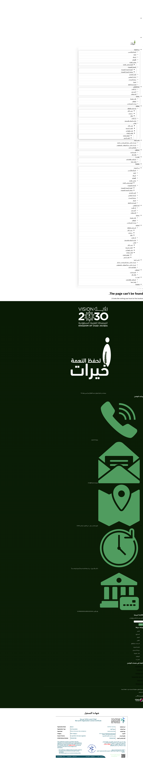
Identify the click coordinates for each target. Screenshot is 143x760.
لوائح (132, 116)
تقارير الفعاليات (129, 131)
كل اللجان (133, 118)
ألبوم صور (133, 92)
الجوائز (134, 82)
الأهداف (134, 60)
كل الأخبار (134, 89)
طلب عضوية (133, 99)
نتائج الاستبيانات (132, 148)
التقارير (134, 123)
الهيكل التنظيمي (132, 77)
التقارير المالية (130, 133)
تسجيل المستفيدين (131, 104)
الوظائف (134, 101)
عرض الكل (130, 111)
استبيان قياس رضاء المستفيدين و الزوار (126, 143)
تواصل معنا (133, 162)
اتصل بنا (137, 157)
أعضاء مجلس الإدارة (128, 65)
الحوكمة (137, 106)
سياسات (131, 113)
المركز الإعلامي (136, 87)
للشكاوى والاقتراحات (131, 159)
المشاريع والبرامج (132, 84)
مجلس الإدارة (133, 62)
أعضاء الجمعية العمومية (127, 70)
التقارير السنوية (129, 128)
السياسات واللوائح (132, 108)
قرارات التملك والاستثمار (130, 121)
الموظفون (137, 150)
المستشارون (133, 152)
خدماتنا (137, 96)
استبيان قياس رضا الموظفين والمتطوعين (126, 145)
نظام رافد (134, 155)
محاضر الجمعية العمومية (127, 72)
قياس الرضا (136, 140)
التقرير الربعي (127, 138)
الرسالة (134, 57)
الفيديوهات (133, 94)
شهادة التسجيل (132, 80)
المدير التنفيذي (132, 74)
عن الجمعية (136, 50)
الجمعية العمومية (132, 67)
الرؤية (135, 55)
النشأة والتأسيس (132, 52)
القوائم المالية (126, 136)
